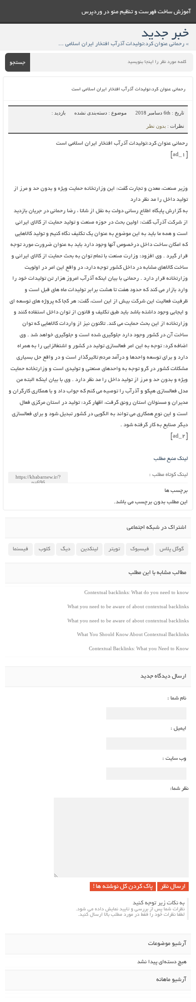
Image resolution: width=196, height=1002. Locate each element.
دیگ (65, 549)
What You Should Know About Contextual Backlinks (133, 634)
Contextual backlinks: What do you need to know (136, 592)
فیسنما (20, 549)
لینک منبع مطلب (171, 459)
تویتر (114, 549)
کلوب (44, 549)
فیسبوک (139, 549)
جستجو (18, 63)
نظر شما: (179, 789)
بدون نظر (156, 126)
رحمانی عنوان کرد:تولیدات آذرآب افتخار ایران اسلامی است (129, 89)
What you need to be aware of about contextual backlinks (128, 606)
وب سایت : (174, 759)
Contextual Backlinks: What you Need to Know (139, 648)
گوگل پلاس (172, 549)
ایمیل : (178, 728)
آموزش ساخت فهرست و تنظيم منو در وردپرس (136, 12)
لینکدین (89, 549)
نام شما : (176, 698)
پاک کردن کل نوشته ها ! (123, 886)
